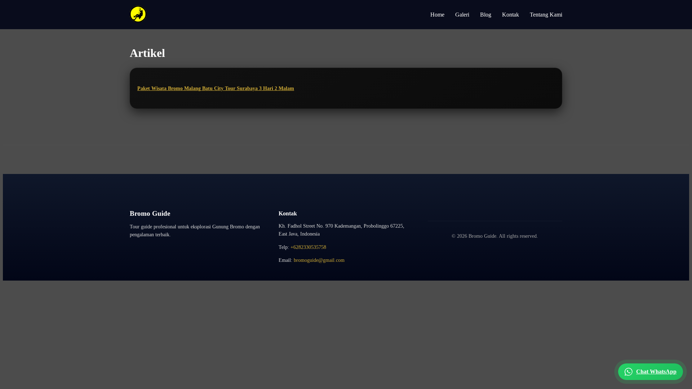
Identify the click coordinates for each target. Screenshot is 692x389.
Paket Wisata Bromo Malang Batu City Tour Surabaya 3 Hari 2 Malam (215, 88)
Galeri (462, 15)
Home (437, 15)
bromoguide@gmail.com (319, 260)
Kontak (510, 15)
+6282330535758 (308, 247)
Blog (485, 15)
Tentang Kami (546, 15)
